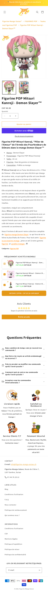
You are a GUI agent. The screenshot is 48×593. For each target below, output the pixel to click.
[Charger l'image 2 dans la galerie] (24, 87)
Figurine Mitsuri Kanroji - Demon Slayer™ (30, 284)
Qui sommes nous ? (12, 515)
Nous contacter (10, 505)
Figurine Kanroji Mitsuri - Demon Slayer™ (30, 273)
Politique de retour (12, 549)
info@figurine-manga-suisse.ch (23, 464)
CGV (6, 534)
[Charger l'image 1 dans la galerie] (9, 87)
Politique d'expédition (13, 544)
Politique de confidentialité (15, 555)
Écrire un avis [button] (24, 317)
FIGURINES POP (31, 21)
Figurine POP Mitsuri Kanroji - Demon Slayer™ (30, 263)
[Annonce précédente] (4, 3)
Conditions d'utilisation (14, 494)
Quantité (5, 111)
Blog (6, 489)
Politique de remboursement (16, 510)
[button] (4, 12)
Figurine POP (14, 248)
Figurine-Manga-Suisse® (12, 21)
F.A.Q (7, 500)
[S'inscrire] (39, 570)
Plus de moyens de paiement (24, 136)
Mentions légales (11, 539)
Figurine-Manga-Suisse (26, 589)
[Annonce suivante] (43, 3)
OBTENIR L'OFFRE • (24, 293)
